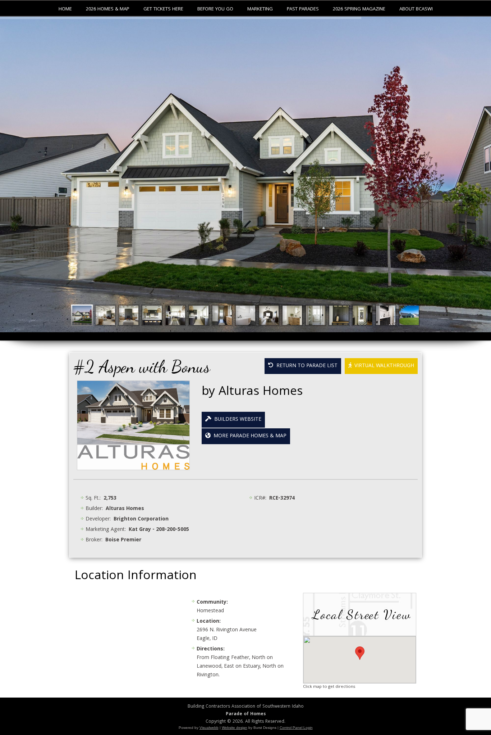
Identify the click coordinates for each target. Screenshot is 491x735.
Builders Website (236, 419)
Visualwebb (209, 728)
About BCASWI (416, 9)
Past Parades (303, 9)
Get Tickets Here (163, 9)
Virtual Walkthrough (383, 366)
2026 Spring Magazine (359, 9)
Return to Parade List (306, 366)
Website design (234, 728)
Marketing (260, 9)
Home (65, 9)
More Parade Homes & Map (248, 436)
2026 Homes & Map (107, 9)
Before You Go (215, 9)
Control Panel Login (296, 728)
